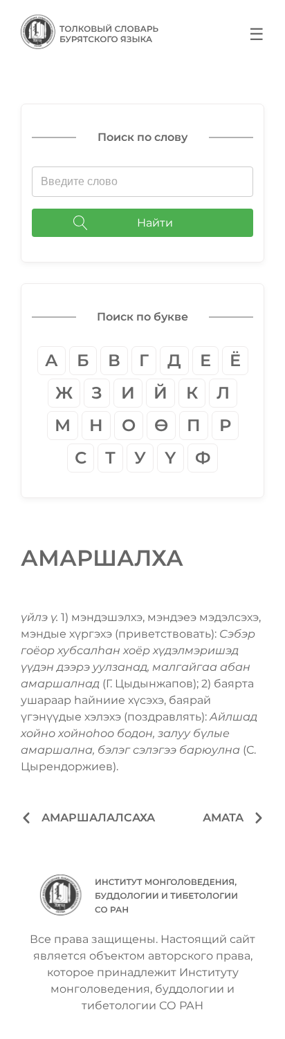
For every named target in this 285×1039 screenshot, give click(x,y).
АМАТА (223, 817)
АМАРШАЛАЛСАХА (98, 817)
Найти (155, 222)
